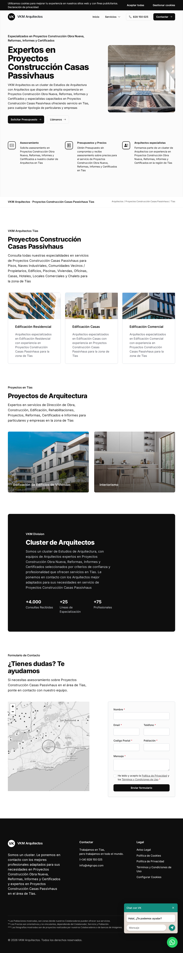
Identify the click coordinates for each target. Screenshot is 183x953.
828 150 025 (140, 16)
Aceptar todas (135, 5)
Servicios (111, 16)
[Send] (172, 928)
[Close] (173, 907)
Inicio (96, 16)
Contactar (162, 16)
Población (150, 740)
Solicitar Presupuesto (24, 119)
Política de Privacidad (154, 775)
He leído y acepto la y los (143, 777)
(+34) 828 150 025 (90, 859)
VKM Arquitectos (29, 16)
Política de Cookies (149, 855)
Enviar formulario (141, 787)
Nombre (119, 709)
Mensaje (119, 756)
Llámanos (56, 119)
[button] (48, 746)
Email (117, 724)
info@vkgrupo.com (91, 865)
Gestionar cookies (164, 5)
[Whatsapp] (172, 942)
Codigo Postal (122, 740)
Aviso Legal (144, 849)
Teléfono (150, 724)
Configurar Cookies (149, 877)
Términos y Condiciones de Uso (140, 779)
